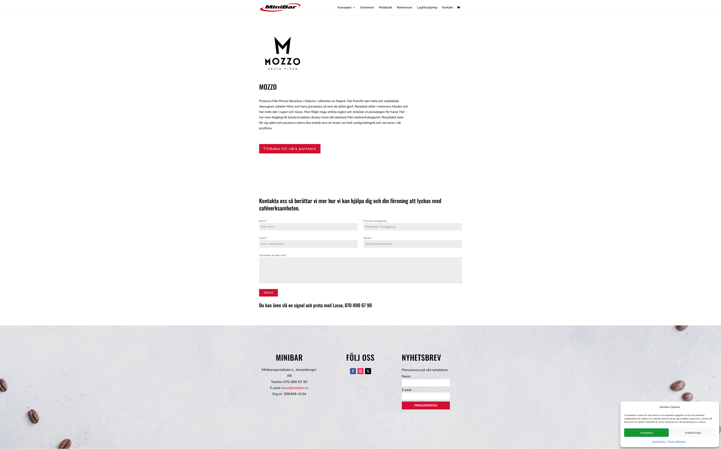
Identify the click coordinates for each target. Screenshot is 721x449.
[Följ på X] (368, 371)
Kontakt (447, 8)
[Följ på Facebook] (353, 371)
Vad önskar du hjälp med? (272, 255)
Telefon (367, 238)
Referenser (404, 8)
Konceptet (344, 8)
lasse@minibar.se (294, 388)
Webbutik (385, 8)
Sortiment (367, 8)
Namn (263, 220)
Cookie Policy (659, 441)
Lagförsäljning (427, 8)
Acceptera (646, 433)
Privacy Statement (677, 441)
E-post (263, 238)
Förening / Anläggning (375, 220)
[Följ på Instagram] (360, 371)
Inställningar (693, 433)
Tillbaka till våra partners (289, 148)
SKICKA (268, 292)
